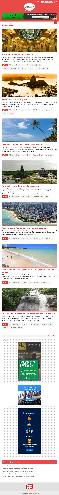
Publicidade (5, 340)
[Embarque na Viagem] (29, 10)
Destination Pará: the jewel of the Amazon (20, 186)
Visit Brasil (44, 68)
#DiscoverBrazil (14, 65)
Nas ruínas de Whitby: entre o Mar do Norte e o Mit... (19, 466)
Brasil (23, 155)
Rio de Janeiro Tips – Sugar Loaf (15, 99)
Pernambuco (49, 155)
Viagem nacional (16, 327)
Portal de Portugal (32, 493)
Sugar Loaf (48, 110)
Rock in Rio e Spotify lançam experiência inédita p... (18, 468)
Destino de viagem (46, 324)
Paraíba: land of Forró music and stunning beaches (24, 228)
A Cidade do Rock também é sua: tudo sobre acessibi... (19, 476)
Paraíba (47, 238)
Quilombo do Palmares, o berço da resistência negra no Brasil (28, 313)
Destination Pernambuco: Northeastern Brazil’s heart (25, 144)
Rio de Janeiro (34, 68)
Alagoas (24, 282)
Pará (46, 197)
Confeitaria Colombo (9, 68)
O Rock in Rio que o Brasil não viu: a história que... (18, 474)
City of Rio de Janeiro (34, 65)
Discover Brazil (23, 68)
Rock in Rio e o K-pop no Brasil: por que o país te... (18, 471)
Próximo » (53, 336)
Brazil (23, 65)
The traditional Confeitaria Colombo (17, 54)
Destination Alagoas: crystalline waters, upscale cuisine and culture (28, 270)
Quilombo (6, 327)
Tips (4, 113)
